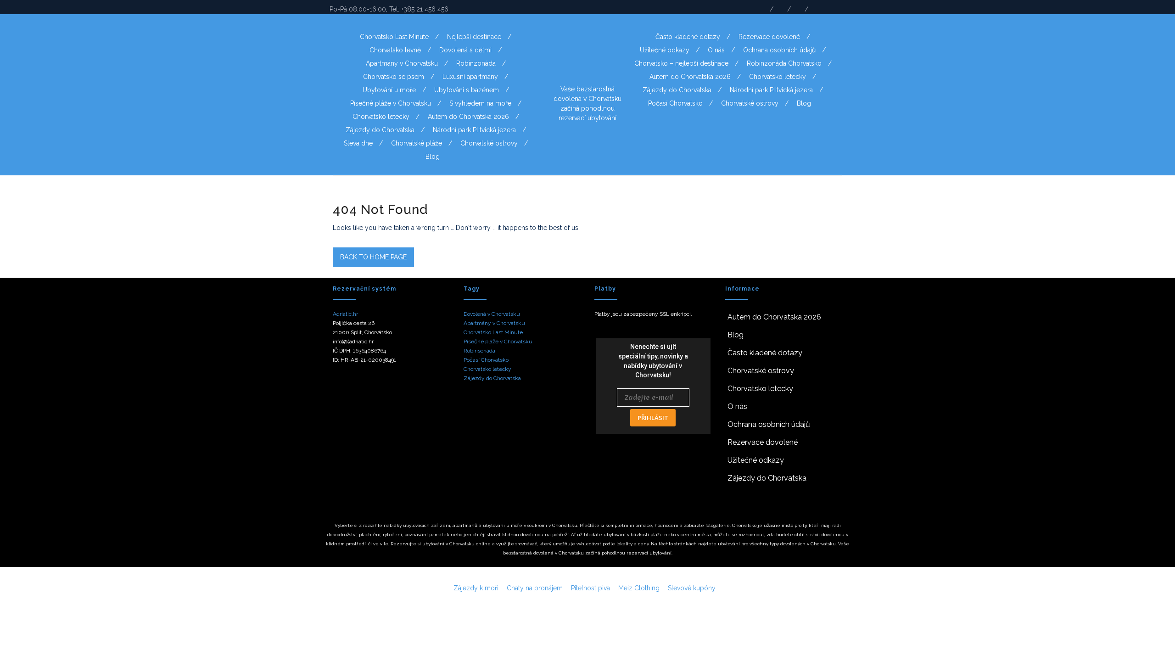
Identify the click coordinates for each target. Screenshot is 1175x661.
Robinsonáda (479, 350)
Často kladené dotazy (687, 36)
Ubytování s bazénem (466, 90)
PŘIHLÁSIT (653, 418)
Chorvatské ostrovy (489, 143)
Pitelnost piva (590, 588)
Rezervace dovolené (769, 36)
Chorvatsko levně (395, 50)
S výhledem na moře (480, 103)
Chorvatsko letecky (380, 116)
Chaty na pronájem (535, 588)
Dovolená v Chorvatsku (492, 314)
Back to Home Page (373, 257)
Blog (432, 156)
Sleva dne (358, 143)
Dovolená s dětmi (465, 50)
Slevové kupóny (692, 588)
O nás (716, 50)
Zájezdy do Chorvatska (380, 130)
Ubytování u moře (389, 90)
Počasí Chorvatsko (675, 103)
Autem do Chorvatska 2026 (468, 116)
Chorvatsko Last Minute (394, 36)
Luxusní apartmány (470, 76)
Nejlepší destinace (474, 36)
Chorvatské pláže (416, 143)
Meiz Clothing (639, 588)
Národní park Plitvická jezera (474, 130)
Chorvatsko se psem (393, 76)
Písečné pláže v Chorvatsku (390, 103)
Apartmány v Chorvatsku (402, 63)
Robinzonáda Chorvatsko (784, 63)
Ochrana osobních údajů (779, 50)
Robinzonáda (476, 63)
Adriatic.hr (345, 314)
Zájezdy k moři (475, 588)
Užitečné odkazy (664, 50)
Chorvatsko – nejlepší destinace (681, 63)
